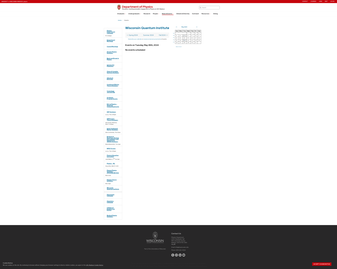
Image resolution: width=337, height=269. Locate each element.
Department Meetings (111, 40)
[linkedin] (180, 255)
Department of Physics (137, 7)
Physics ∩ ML (111, 163)
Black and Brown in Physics (113, 59)
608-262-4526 (181, 250)
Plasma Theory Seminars (112, 180)
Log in (332, 1)
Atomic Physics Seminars (112, 52)
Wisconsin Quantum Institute (113, 188)
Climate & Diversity (182, 14)
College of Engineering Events (111, 209)
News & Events (167, 14)
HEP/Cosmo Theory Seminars (112, 119)
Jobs (320, 1)
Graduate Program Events (112, 98)
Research (147, 14)
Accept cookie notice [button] (322, 264)
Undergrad (133, 14)
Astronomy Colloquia (110, 195)
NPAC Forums (111, 148)
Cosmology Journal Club (111, 91)
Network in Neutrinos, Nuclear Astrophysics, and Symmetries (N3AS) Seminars (113, 139)
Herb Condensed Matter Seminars (112, 129)
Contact (305, 1)
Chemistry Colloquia (110, 201)
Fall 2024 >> (163, 35)
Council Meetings (112, 46)
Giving (215, 14)
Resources (205, 14)
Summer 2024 (148, 35)
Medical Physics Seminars (112, 216)
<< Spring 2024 (132, 35)
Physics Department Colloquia (111, 32)
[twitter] (172, 255)
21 (184, 40)
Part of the (155, 249)
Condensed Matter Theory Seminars (113, 85)
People (155, 14)
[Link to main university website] (155, 243)
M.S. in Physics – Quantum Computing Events (113, 105)
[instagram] (176, 255)
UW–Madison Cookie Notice (94, 265)
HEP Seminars (111, 112)
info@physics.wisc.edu (182, 247)
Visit (326, 1)
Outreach (195, 14)
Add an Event (179, 46)
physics (25, 1)
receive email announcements (152, 39)
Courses (313, 1)
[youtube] (183, 255)
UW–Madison (12, 1)
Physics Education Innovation (113, 156)
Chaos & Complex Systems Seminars (113, 72)
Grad (120, 14)
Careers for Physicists (110, 65)
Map (172, 244)
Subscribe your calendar (135, 39)
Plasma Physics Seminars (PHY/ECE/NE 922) (113, 172)
